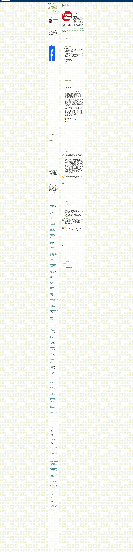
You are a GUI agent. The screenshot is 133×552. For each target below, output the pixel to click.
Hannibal (51, 281)
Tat (65, 66)
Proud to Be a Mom (53, 480)
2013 (50, 431)
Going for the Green (52, 407)
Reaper (51, 336)
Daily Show (51, 244)
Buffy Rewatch (52, 234)
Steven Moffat (51, 350)
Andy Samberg (52, 213)
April (51, 491)
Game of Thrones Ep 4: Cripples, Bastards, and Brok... (54, 474)
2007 (50, 501)
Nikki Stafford (67, 226)
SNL (50, 348)
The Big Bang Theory (53, 353)
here (49, 184)
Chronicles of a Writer (53, 399)
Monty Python (51, 319)
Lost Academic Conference (53, 299)
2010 (50, 497)
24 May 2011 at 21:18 (68, 46)
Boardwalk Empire (52, 224)
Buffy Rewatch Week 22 (53, 446)
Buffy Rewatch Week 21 (53, 453)
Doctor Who (51, 252)
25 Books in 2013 (52, 206)
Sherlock (51, 344)
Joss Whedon (51, 293)
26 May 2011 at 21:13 (68, 216)
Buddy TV (51, 419)
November (52, 436)
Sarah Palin (51, 342)
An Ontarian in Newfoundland (54, 383)
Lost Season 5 (52, 306)
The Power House (52, 405)
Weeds (51, 371)
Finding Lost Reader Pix (53, 264)
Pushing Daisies (52, 332)
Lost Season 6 (52, 307)
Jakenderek (67, 153)
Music (50, 320)
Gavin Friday (51, 272)
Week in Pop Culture (52, 372)
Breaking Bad (51, 228)
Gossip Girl (51, 278)
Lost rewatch (51, 304)
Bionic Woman (52, 223)
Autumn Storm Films (52, 392)
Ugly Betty (51, 362)
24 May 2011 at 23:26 (68, 151)
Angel (50, 214)
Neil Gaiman (51, 323)
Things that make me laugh (53, 359)
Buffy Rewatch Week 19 (53, 476)
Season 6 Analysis (52, 343)
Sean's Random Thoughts (53, 388)
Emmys (51, 258)
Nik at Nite (51, 3)
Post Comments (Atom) (69, 267)
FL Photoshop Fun (52, 265)
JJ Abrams (51, 290)
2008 (50, 500)
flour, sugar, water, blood (53, 408)
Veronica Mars (52, 366)
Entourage (51, 259)
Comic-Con (51, 238)
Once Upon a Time (52, 325)
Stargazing (51, 413)
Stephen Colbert (52, 349)
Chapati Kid (51, 382)
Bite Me (50, 189)
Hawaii (51, 283)
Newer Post (63, 265)
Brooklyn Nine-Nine (52, 230)
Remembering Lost (52, 337)
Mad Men (51, 312)
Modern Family (52, 317)
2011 (50, 434)
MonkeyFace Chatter (52, 395)
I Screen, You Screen (53, 402)
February (52, 494)
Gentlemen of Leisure (53, 406)
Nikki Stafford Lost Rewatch (53, 378)
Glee (50, 277)
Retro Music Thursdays (53, 338)
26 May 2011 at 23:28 (68, 242)
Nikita (50, 324)
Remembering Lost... (53, 457)
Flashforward (51, 266)
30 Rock (51, 207)
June (51, 443)
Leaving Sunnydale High (53, 458)
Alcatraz (51, 211)
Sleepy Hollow (52, 347)
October (52, 438)
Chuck (50, 237)
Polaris (51, 329)
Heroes (51, 288)
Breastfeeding (52, 229)
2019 (50, 424)
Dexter (50, 248)
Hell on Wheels (52, 287)
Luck (50, 311)
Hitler (50, 289)
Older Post (82, 265)
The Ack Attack (52, 387)
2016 (50, 427)
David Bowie (51, 247)
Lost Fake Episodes (52, 300)
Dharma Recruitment (52, 249)
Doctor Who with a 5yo (53, 254)
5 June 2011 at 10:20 (68, 261)
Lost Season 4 (52, 305)
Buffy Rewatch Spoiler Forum (80, 28)
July (51, 442)
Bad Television (52, 219)
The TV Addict (52, 420)
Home (73, 265)
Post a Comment (65, 263)
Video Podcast (52, 367)
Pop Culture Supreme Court (53, 330)
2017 (50, 426)
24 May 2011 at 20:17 (68, 38)
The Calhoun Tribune (53, 381)
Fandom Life (51, 411)
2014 (50, 430)
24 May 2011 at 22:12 (68, 80)
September (52, 439)
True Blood (51, 361)
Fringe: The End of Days (53, 481)
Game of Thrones (52, 271)
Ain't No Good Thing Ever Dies (54, 389)
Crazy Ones (51, 242)
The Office (51, 354)
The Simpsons (52, 355)
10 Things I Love (52, 205)
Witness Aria (67, 181)
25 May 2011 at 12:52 (68, 173)
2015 (50, 428)
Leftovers (51, 295)
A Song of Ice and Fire (53, 208)
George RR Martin (52, 276)
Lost (50, 298)
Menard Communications (53, 412)
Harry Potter (51, 282)
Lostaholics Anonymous (53, 310)
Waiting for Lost (52, 368)
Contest (51, 241)
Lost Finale (51, 301)
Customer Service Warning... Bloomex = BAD (53, 464)
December (52, 435)
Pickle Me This (52, 418)
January (52, 495)
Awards (51, 218)
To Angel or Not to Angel (53, 470)
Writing (51, 374)
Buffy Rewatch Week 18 (53, 485)
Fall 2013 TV (51, 260)
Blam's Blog (51, 393)
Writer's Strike (51, 373)
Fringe (50, 270)
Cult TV (51, 243)
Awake (51, 217)
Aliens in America (52, 212)
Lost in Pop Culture (52, 398)
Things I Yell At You (52, 394)
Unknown (66, 175)
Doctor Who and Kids (53, 253)
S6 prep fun (51, 341)
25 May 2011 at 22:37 (68, 201)
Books (50, 225)
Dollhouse (51, 255)
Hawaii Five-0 (52, 284)
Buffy (50, 231)
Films (50, 261)
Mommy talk (51, 318)
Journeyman (51, 294)
